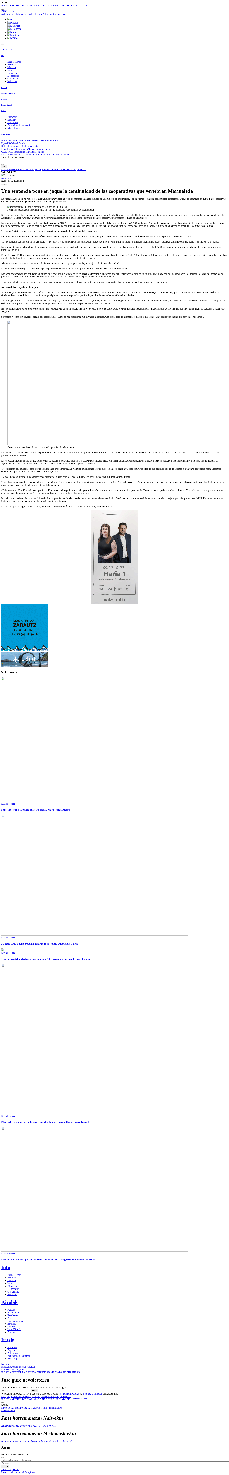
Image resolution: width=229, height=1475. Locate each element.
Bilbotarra (12, 73)
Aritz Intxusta (8, 178)
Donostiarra (13, 75)
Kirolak (30, 14)
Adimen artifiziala (51, 14)
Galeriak (14, 146)
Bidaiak (12, 140)
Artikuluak (12, 122)
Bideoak (5, 146)
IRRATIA (6, 5)
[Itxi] (2, 1457)
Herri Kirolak (14, 1329)
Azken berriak (8, 14)
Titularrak (35, 1407)
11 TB (84, 5)
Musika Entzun (35, 149)
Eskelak (15, 143)
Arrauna (11, 1332)
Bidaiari (46, 149)
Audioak (22, 146)
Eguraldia (6, 143)
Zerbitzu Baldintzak (92, 1393)
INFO (4, 11)
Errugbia (11, 1323)
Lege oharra (33, 154)
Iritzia (23, 14)
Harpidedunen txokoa (51, 1407)
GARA (37, 5)
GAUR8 (50, 5)
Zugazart (11, 119)
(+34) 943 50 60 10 (46, 1425)
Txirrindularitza (15, 1321)
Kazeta (32, 151)
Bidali (34, 1391)
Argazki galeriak (18, 1366)
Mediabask (23, 151)
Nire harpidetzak (21, 1407)
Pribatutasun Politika (69, 1393)
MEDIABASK (62, 5)
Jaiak (63, 14)
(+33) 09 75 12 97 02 (61, 1441)
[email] (5, 184)
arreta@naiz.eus (28, 1425)
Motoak (11, 1326)
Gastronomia (22, 140)
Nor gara (5, 154)
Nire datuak (7, 1407)
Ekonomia (12, 64)
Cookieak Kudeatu (48, 154)
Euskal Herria (14, 61)
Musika (5, 140)
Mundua (11, 67)
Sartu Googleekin (10, 1469)
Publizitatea (63, 154)
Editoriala (12, 117)
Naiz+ (10, 70)
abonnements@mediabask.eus (35, 1441)
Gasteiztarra (13, 78)
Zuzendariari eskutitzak (18, 125)
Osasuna (56, 140)
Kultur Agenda (6, 105)
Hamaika (40, 151)
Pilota (10, 1318)
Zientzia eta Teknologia (40, 140)
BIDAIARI (27, 5)
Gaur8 (15, 151)
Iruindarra (12, 81)
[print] (2, 184)
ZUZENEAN (13, 1372)
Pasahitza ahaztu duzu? (12, 1472)
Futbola (11, 1309)
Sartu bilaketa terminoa (12, 157)
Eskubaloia (12, 1315)
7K (43, 5)
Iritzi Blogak (13, 128)
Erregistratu (30, 1472)
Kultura (38, 14)
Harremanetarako (18, 154)
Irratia (4, 149)
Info (18, 14)
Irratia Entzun (13, 149)
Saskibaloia (13, 1312)
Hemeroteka (32, 146)
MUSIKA (16, 5)
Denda (22, 143)
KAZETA (76, 5)
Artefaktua (5, 134)
